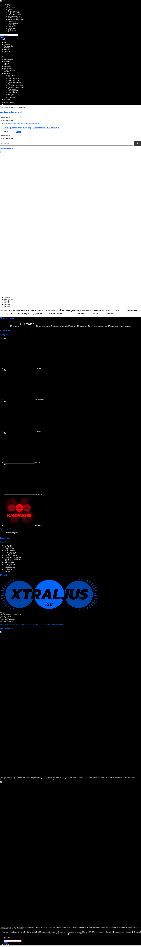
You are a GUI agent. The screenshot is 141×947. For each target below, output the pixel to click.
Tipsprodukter (12, 21)
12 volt (5, 310)
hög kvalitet (96, 310)
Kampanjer (7, 53)
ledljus (7, 314)
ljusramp (39, 313)
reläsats (69, 314)
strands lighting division (94, 314)
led (121, 310)
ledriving (31, 314)
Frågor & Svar (12, 9)
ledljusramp (13, 314)
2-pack (1, 310)
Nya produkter (8, 68)
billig (39, 310)
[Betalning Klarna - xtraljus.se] (14, 326)
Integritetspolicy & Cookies (123, 932)
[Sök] (137, 143)
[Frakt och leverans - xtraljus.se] (72, 326)
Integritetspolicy (12, 28)
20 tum (13, 310)
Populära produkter (9, 70)
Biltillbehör (7, 51)
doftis (43, 310)
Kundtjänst (7, 4)
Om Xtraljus (11, 7)
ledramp (22, 313)
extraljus (59, 310)
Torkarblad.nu (9, 779)
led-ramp (124, 310)
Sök (5, 939)
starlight (78, 314)
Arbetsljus (7, 48)
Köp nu (18, 132)
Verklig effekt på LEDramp (16, 19)
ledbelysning (132, 310)
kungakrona (118, 310)
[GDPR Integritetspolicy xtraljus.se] (119, 326)
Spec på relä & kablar (14, 14)
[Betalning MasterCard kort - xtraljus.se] (59, 326)
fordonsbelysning (86, 310)
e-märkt (47, 310)
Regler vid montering (14, 16)
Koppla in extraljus (13, 11)
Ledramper (7, 44)
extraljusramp (73, 310)
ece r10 (52, 310)
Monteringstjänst (13, 23)
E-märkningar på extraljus (15, 18)
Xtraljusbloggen (12, 25)
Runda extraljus (8, 46)
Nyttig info (7, 6)
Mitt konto (7, 32)
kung (115, 310)
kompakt (103, 310)
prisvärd (59, 314)
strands (83, 314)
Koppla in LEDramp (14, 13)
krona (112, 310)
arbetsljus (32, 310)
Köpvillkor (11, 26)
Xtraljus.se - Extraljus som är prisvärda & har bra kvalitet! (19, 932)
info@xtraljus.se (10, 619)
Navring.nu (69, 927)
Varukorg (7, 944)
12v (9, 310)
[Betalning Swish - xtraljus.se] (27, 326)
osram (52, 313)
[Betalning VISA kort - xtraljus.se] (43, 326)
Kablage (6, 49)
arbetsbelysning (21, 310)
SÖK (2, 37)
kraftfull (108, 310)
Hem (5, 42)
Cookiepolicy (12, 30)
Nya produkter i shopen (12, 532)
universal (110, 314)
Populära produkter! (11, 534)
